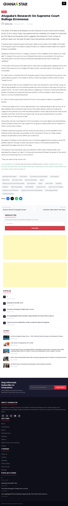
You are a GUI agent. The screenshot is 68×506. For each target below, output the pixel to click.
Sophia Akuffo (29, 187)
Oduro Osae (49, 183)
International (5, 427)
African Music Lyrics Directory (10, 442)
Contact (3, 457)
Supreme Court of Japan (56, 187)
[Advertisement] (35, 247)
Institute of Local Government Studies (13, 183)
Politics (3, 446)
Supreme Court (41, 187)
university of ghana (8, 193)
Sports (3, 430)
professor (5, 187)
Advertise (4, 460)
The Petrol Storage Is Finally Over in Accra (20, 309)
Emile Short (6, 180)
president (58, 183)
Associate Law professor (9, 176)
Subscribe (35, 228)
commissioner (54, 176)
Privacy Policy (5, 463)
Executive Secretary (31, 180)
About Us (4, 454)
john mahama (31, 183)
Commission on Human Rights (38, 176)
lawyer (40, 183)
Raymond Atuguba (16, 187)
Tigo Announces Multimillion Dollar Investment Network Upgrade (28, 322)
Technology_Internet (51, 190)
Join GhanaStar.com (7, 164)
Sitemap (4, 470)
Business (4, 436)
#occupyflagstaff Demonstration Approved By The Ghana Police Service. (30, 316)
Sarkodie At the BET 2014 (15, 303)
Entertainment (6, 433)
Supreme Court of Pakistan (10, 190)
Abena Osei (8, 24)
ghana (42, 180)
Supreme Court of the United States (31, 190)
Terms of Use (5, 467)
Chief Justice (23, 176)
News (4, 11)
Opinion (3, 439)
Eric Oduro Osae (17, 180)
